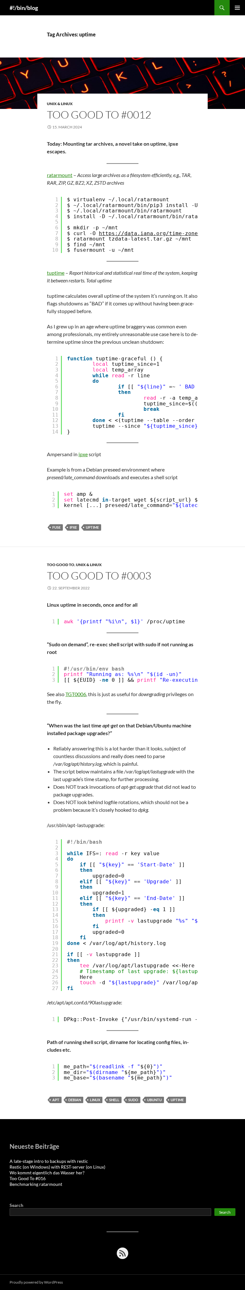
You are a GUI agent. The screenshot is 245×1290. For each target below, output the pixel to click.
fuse (56, 527)
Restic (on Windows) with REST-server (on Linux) (57, 1167)
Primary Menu (237, 7)
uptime (92, 527)
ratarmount (59, 175)
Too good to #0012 (99, 114)
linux (95, 1100)
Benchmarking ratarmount (36, 1184)
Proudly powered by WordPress (36, 1282)
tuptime (55, 273)
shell (114, 1100)
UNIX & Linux (60, 103)
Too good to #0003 (99, 575)
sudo (133, 1100)
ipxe (83, 454)
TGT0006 (75, 694)
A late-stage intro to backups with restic (49, 1161)
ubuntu (154, 1100)
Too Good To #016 (28, 1178)
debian (74, 1100)
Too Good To (60, 564)
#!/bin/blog (24, 7)
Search (16, 1205)
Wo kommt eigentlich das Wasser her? (47, 1172)
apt (55, 1100)
